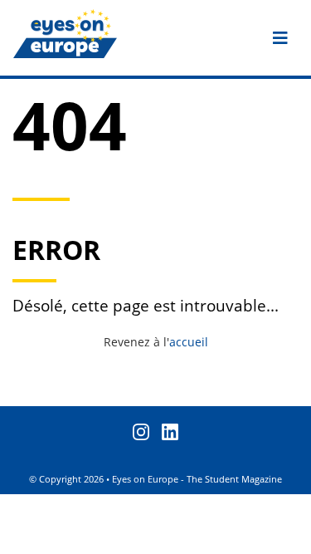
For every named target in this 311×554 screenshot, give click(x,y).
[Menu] (280, 38)
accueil (188, 342)
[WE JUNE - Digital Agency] (292, 535)
